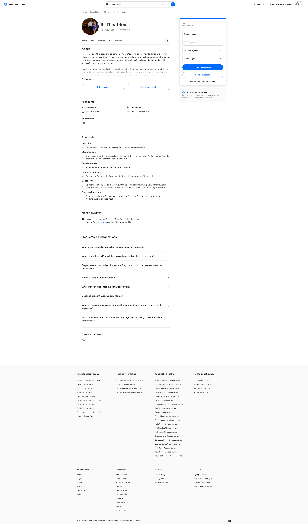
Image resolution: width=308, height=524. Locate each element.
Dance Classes (95, 12)
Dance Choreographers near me (167, 420)
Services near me (161, 482)
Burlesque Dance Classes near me (168, 440)
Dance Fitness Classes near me (167, 416)
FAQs (110, 41)
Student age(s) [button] (191, 50)
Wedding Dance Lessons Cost (205, 384)
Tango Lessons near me (164, 412)
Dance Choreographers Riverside (129, 392)
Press (79, 486)
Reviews (101, 41)
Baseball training (122, 502)
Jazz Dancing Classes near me (166, 428)
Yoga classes (121, 510)
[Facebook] (83, 123)
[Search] (173, 4)
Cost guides (159, 478)
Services (118, 41)
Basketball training (123, 482)
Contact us (81, 490)
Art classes (120, 498)
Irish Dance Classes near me (166, 432)
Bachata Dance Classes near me (167, 444)
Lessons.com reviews (202, 482)
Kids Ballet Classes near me (165, 448)
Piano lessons (121, 478)
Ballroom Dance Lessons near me (168, 384)
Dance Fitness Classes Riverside (128, 388)
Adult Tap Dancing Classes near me (168, 456)
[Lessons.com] (14, 4)
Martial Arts (120, 506)
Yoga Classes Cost (201, 392)
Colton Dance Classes (85, 384)
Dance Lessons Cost (202, 380)
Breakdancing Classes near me (167, 436)
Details (92, 41)
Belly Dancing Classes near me (167, 388)
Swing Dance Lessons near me (167, 396)
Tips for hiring (160, 474)
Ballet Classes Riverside (125, 384)
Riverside (108, 12)
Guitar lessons (121, 490)
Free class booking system (204, 478)
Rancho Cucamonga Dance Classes (91, 412)
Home (84, 12)
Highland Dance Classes (86, 416)
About (84, 41)
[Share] (167, 40)
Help (79, 494)
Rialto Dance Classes (85, 392)
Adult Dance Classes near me (166, 452)
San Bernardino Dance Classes (89, 400)
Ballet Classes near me (164, 400)
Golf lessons (121, 486)
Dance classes (121, 494)
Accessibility (127, 520)
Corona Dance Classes (86, 396)
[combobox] (129, 4)
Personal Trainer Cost (202, 388)
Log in (79, 478)
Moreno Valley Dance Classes (88, 380)
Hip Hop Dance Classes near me (167, 380)
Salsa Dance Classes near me (166, 392)
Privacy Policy (113, 520)
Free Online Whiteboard (203, 486)
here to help (101, 222)
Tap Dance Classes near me (165, 408)
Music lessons (121, 474)
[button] (126, 246)
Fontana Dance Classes (86, 388)
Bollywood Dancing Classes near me (169, 404)
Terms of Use (100, 520)
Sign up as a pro (200, 474)
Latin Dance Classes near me (166, 424)
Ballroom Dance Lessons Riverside (129, 380)
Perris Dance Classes (85, 408)
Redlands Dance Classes (86, 404)
